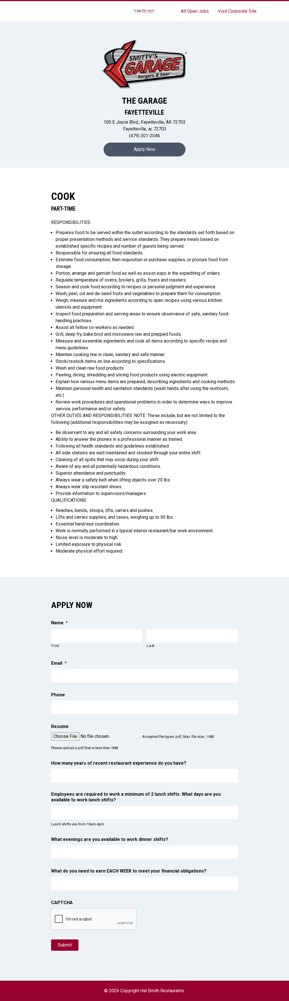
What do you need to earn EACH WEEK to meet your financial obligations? (129, 871)
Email (59, 663)
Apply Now (144, 149)
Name (59, 622)
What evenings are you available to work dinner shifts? (109, 839)
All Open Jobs (195, 11)
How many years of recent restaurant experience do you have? (118, 763)
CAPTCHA (62, 902)
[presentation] (94, 919)
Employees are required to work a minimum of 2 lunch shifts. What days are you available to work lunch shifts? (136, 797)
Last (151, 646)
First (55, 646)
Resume (60, 726)
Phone (58, 694)
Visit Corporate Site (237, 11)
